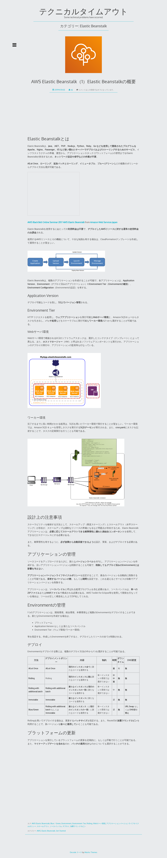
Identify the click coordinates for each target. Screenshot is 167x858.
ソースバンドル (56, 826)
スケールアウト (43, 826)
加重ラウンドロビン (78, 826)
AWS (39, 831)
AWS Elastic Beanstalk (41, 823)
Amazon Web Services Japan (103, 222)
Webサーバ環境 (99, 823)
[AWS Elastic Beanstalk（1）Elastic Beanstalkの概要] (83, 55)
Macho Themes (91, 852)
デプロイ (66, 826)
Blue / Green (55, 823)
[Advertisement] (83, 117)
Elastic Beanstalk (48, 831)
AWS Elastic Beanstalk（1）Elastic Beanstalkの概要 (83, 81)
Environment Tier (79, 823)
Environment (66, 823)
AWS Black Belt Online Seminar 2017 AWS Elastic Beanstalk (56, 222)
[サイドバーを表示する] (14, 45)
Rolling (89, 823)
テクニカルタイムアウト (83, 11)
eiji (72, 90)
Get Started (61, 831)
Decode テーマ (76, 852)
